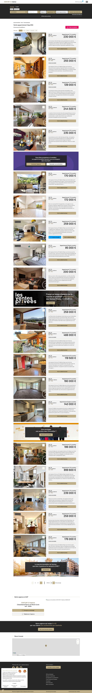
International (49, 682)
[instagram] (17, 667)
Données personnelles (51, 691)
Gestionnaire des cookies (74, 691)
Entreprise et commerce (52, 677)
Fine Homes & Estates (51, 679)
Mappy (24, 655)
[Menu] (87, 2)
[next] (41, 583)
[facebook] (13, 667)
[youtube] (21, 667)
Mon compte (80, 1)
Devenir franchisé (50, 676)
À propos (48, 681)
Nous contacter (50, 684)
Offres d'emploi (49, 674)
